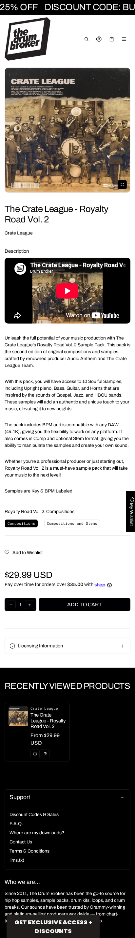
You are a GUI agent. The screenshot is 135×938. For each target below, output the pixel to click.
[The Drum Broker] (27, 39)
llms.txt (17, 860)
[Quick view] (35, 753)
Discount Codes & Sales (34, 814)
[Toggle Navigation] (124, 39)
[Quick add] (45, 753)
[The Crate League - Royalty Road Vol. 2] (37, 732)
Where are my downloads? (37, 832)
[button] (86, 39)
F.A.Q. (16, 823)
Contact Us (21, 842)
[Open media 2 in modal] (67, 130)
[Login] (99, 39)
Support (20, 797)
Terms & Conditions (29, 851)
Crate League (19, 233)
